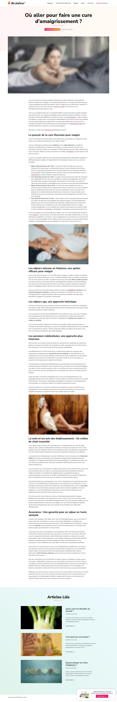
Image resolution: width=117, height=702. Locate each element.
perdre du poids (59, 107)
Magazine (50, 3)
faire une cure (49, 130)
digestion (71, 151)
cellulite (38, 286)
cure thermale (70, 117)
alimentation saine (76, 124)
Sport (83, 3)
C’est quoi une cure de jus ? (78, 637)
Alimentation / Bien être (63, 3)
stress (46, 102)
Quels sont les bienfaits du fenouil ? (78, 610)
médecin (35, 215)
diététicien (34, 175)
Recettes (91, 3)
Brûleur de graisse (102, 3)
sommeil (48, 209)
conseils (70, 290)
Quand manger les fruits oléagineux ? (77, 663)
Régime (76, 3)
